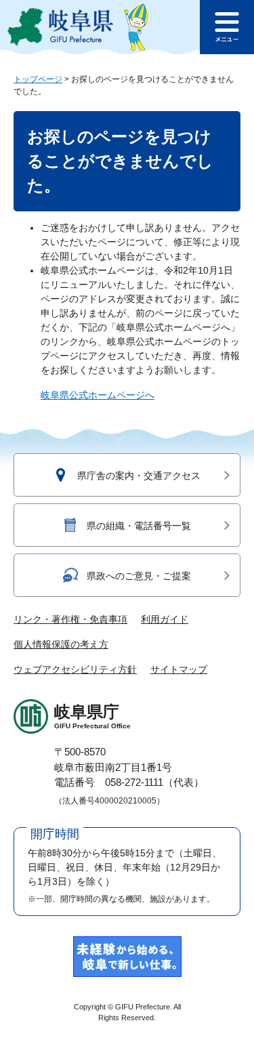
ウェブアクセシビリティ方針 (75, 669)
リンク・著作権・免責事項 (70, 619)
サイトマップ (178, 669)
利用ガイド (164, 619)
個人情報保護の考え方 (61, 644)
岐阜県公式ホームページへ (97, 395)
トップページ (38, 79)
